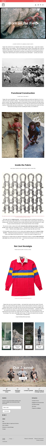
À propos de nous (35, 400)
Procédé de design (35, 404)
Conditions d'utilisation (40, 440)
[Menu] (43, 5)
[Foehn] (3, 4)
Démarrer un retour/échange (7, 427)
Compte (4, 429)
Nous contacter (5, 425)
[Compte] (35, 5)
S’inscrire (6, 411)
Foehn (6, 441)
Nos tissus (34, 406)
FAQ (3, 421)
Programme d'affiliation (36, 408)
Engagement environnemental (38, 402)
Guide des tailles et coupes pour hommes (10, 423)
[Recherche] (40, 5)
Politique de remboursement (39, 438)
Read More (23, 378)
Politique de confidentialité (28, 438)
